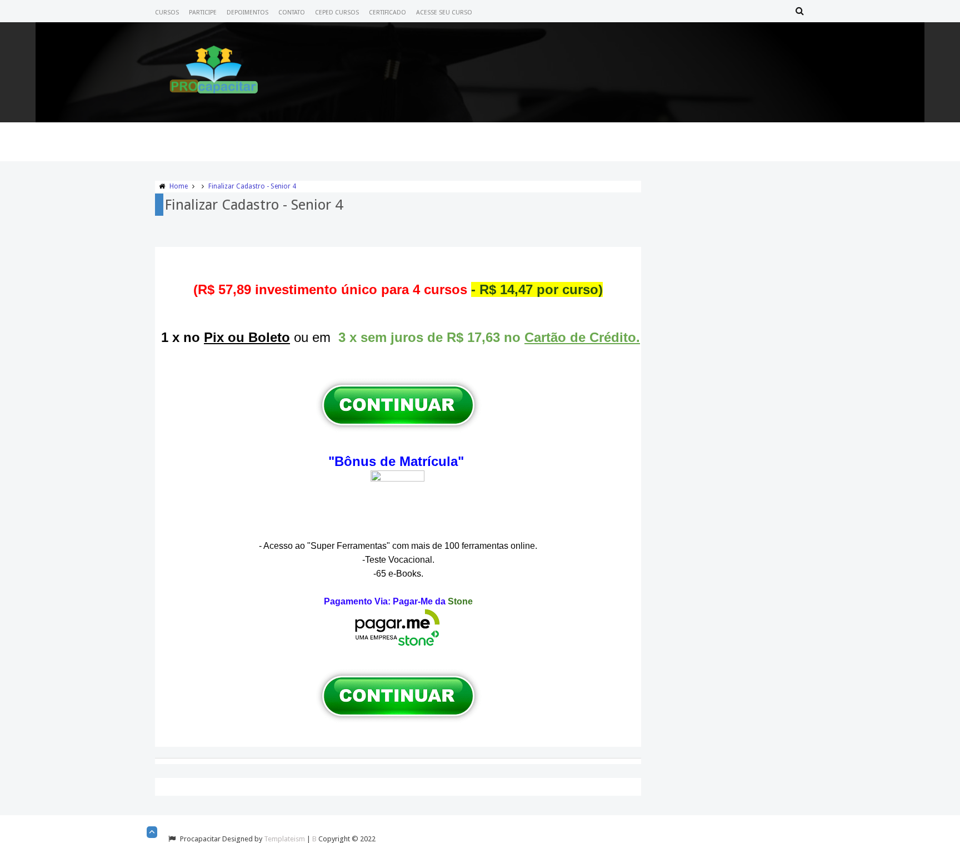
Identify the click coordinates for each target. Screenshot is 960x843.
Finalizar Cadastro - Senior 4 (252, 186)
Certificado (387, 12)
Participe (203, 12)
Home (178, 186)
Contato (291, 12)
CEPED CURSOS (337, 12)
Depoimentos (247, 12)
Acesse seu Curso (444, 12)
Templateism (284, 839)
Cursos (167, 12)
